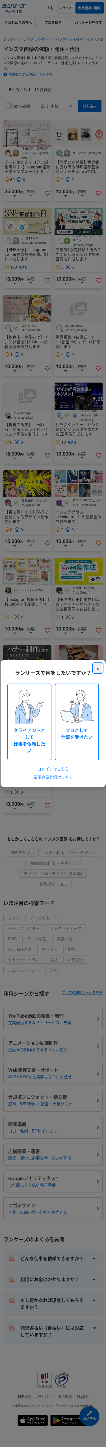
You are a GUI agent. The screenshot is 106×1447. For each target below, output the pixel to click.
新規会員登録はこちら (53, 777)
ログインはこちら (53, 769)
